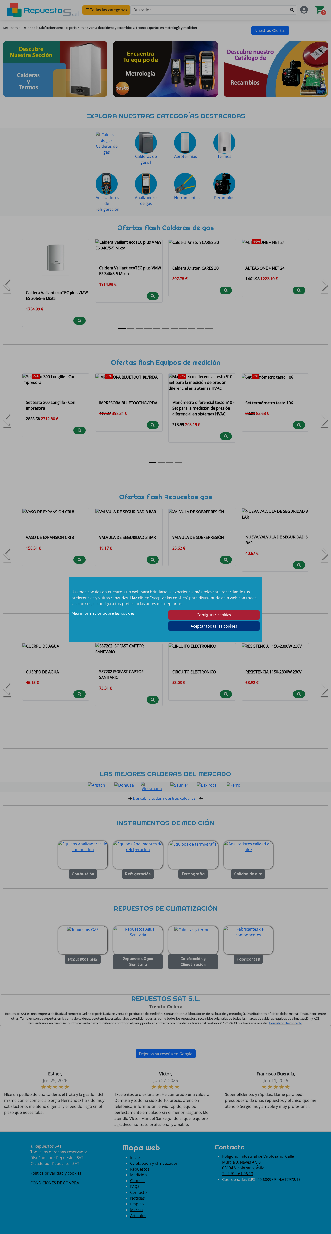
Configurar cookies (214, 615)
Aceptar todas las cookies (214, 626)
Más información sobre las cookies (103, 613)
